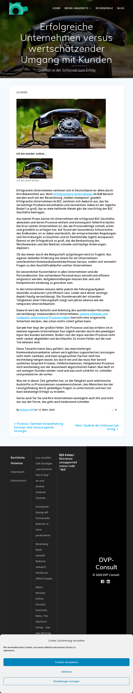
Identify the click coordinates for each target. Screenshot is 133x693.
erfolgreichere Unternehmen (73, 194)
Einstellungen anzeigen (66, 681)
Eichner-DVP (27, 409)
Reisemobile (104, 8)
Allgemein (21, 92)
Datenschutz (18, 480)
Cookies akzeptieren (66, 662)
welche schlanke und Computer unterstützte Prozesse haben (62, 315)
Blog (120, 8)
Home (57, 8)
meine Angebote (76, 8)
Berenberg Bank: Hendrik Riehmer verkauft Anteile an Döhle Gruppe (44, 561)
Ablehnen (66, 671)
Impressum (17, 471)
